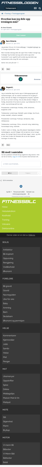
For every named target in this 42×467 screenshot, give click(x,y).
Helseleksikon (8, 211)
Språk (8, 192)
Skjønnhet (8, 421)
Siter (8, 69)
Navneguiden (9, 295)
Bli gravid (7, 286)
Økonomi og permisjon (13, 320)
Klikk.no (32, 235)
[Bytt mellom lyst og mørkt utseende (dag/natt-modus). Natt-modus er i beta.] (28, 194)
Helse (5, 207)
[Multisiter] (2, 69)
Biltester (7, 449)
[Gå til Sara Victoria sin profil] (3, 42)
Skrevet (13, 43)
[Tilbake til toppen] (21, 186)
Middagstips (8, 393)
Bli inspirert (8, 254)
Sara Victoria (7, 27)
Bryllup (6, 430)
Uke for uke (8, 299)
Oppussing (8, 258)
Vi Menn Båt (9, 453)
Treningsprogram (16, 29)
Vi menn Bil (8, 445)
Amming (7, 307)
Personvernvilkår (19, 192)
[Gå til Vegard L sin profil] (3, 88)
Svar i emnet (21, 35)
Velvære (6, 224)
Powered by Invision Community (21, 196)
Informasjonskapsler (19, 194)
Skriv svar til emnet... (12, 164)
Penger (6, 361)
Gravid (6, 290)
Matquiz (7, 402)
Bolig (6, 242)
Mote (5, 409)
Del (10, 173)
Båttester (7, 458)
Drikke (6, 389)
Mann (5, 426)
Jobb (5, 344)
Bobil (5, 462)
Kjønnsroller (8, 340)
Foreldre (8, 278)
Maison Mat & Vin (11, 398)
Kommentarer (9, 335)
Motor (6, 437)
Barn (5, 312)
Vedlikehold (8, 267)
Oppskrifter (8, 380)
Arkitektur (7, 249)
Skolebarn (8, 316)
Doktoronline (8, 228)
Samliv (6, 348)
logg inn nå (16, 156)
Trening (5, 220)
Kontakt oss (30, 192)
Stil (4, 417)
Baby (5, 303)
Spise (5, 385)
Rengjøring (8, 262)
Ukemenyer (8, 376)
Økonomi (7, 271)
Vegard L (9, 87)
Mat (5, 357)
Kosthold (6, 215)
